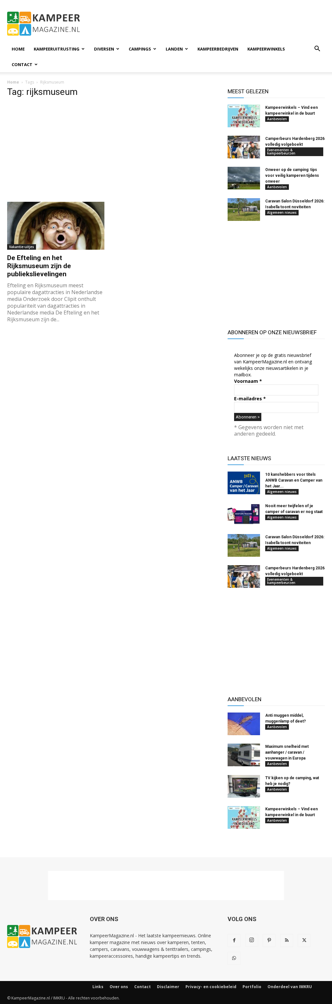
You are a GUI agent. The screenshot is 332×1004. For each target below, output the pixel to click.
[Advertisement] (207, 23)
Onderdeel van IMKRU (289, 986)
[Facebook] (234, 940)
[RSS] (286, 940)
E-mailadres (250, 398)
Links (97, 986)
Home (18, 49)
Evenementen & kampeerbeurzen (281, 151)
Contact (22, 64)
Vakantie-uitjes (21, 247)
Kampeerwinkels (266, 49)
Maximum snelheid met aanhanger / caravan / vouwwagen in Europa (287, 752)
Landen (174, 49)
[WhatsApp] (234, 958)
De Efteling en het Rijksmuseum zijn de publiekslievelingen (39, 266)
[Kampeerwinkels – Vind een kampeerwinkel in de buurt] (244, 116)
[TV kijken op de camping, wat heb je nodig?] (244, 786)
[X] (304, 940)
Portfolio (252, 986)
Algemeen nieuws (282, 212)
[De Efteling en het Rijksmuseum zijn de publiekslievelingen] (55, 226)
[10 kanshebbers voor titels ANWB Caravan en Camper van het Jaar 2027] (244, 483)
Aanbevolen (277, 119)
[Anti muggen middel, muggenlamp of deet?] (244, 724)
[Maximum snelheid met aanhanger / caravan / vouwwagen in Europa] (244, 755)
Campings (140, 49)
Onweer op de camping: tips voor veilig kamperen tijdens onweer (292, 175)
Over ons (119, 986)
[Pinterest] (269, 940)
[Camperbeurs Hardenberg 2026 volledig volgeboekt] (244, 147)
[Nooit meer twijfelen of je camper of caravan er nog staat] (244, 514)
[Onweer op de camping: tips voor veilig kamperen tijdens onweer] (244, 178)
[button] (317, 49)
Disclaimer (168, 986)
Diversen (104, 49)
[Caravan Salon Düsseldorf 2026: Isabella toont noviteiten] (244, 209)
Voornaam (248, 381)
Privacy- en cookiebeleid (210, 986)
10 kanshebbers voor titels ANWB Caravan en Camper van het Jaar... (293, 480)
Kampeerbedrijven (217, 49)
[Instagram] (251, 940)
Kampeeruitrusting (56, 49)
